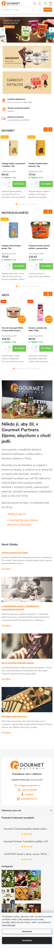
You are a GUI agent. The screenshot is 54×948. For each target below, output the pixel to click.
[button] (2, 29)
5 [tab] (25, 204)
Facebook (29, 794)
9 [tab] (35, 204)
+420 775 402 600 (29, 790)
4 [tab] (23, 204)
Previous (46, 129)
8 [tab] (33, 204)
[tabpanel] (13, 167)
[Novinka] (13, 148)
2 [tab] (18, 204)
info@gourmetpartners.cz (29, 785)
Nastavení (27, 931)
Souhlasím (27, 940)
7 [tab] (30, 204)
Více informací (8, 925)
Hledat (47, 9)
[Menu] (50, 3)
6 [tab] (28, 204)
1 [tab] (16, 204)
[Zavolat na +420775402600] (34, 3)
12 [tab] (40, 368)
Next (50, 129)
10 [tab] (37, 204)
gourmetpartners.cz (29, 799)
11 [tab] (37, 368)
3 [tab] (21, 204)
